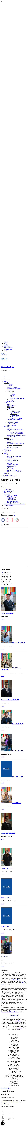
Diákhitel (9, 467)
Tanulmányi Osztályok (12, 459)
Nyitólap (3, 475)
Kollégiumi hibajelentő (12, 460)
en (4, 376)
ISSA (14, 979)
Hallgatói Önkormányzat (7, 367)
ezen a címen (19, 1028)
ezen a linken (18, 1021)
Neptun (5, 343)
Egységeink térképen (4, 1103)
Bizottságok (13, 475)
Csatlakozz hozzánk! (12, 387)
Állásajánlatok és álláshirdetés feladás (16, 435)
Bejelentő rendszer (11, 401)
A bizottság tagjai (14, 1015)
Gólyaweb (6, 473)
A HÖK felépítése (11, 405)
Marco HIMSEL (4, 956)
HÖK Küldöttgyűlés (9, 491)
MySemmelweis (8, 349)
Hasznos (6, 453)
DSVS (18, 979)
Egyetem (6, 342)
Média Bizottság (14, 414)
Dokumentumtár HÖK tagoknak (15, 471)
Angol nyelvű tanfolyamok (16, 432)
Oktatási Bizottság (14, 415)
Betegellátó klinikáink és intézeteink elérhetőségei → (10, 1101)
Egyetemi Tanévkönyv (12, 464)
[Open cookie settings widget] (3, 1123)
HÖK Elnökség (7, 492)
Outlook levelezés (8, 347)
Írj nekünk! (9, 385)
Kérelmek (9, 463)
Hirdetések (6, 426)
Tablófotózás (10, 469)
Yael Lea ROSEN (17, 751)
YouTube (12, 395)
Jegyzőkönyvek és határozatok (14, 445)
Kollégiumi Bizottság (15, 411)
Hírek (5, 381)
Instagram (12, 392)
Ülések (8, 446)
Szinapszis (9, 462)
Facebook (12, 394)
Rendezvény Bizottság (15, 416)
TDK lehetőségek (11, 436)
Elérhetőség (6, 383)
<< (3, 572)
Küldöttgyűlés (10, 407)
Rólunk (5, 402)
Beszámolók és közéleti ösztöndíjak (15, 443)
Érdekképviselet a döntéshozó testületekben (14, 504)
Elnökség (9, 408)
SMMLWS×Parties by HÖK (17, 398)
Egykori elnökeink (11, 425)
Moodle (6, 345)
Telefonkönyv (7, 346)
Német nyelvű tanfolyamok (16, 433)
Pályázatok (6, 449)
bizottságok (3, 1000)
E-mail (2, 619)
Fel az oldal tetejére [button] (5, 1088)
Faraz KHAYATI (17, 724)
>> (9, 572)
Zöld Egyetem (7, 450)
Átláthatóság (7, 438)
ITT (15, 515)
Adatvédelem (10, 440)
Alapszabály (10, 442)
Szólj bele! (6, 452)
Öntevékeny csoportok (12, 422)
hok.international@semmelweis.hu (9, 1012)
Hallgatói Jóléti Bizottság (16, 418)
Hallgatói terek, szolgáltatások (14, 470)
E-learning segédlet (11, 466)
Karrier (5, 350)
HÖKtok (12, 397)
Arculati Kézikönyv (12, 423)
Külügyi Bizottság (14, 412)
